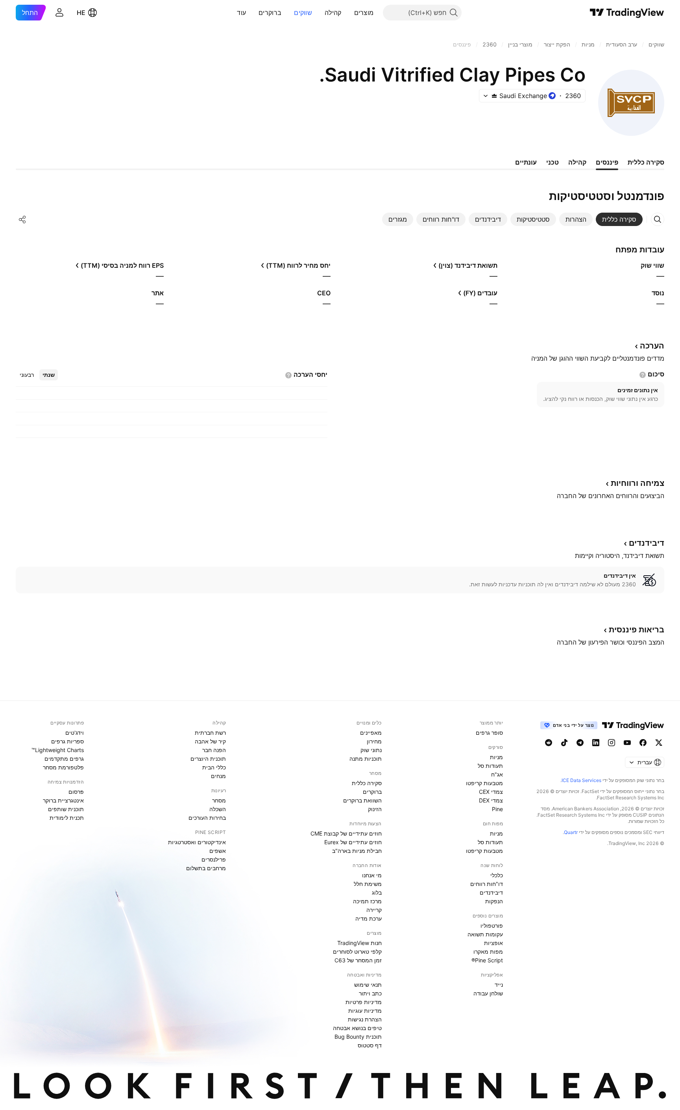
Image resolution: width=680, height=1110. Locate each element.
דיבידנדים (491, 892)
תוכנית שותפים (66, 809)
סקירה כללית (367, 783)
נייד (499, 984)
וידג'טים (74, 732)
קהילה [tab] (577, 162)
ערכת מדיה (368, 918)
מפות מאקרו (488, 951)
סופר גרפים (489, 732)
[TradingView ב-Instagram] (611, 742)
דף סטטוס (370, 1045)
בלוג (377, 892)
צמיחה (637, 483)
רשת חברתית (210, 732)
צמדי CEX (491, 791)
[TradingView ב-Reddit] (548, 742)
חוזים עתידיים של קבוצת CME (346, 833)
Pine (497, 809)
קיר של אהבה (210, 741)
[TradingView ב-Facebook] (643, 742)
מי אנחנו (372, 875)
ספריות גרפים (67, 741)
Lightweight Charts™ (57, 750)
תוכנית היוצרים (208, 758)
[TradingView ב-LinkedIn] (595, 742)
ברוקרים (270, 13)
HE (81, 13)
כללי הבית (214, 767)
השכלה (217, 809)
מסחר (219, 800)
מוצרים (364, 13)
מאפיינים (371, 732)
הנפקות (494, 901)
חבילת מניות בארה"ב (357, 850)
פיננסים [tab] (607, 162)
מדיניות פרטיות (364, 1002)
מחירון (374, 741)
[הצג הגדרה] (642, 374)
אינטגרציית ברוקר (63, 800)
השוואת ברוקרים (362, 800)
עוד (241, 13)
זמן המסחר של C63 (358, 960)
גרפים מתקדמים (64, 758)
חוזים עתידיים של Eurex (353, 842)
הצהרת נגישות (365, 1019)
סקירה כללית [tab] (646, 162)
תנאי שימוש (368, 984)
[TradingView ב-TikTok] (564, 742)
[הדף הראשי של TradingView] (627, 12)
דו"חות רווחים (486, 883)
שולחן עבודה (488, 993)
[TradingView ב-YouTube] (627, 742)
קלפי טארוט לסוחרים (357, 951)
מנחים (218, 776)
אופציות (493, 943)
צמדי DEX (491, 800)
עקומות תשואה (485, 934)
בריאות (636, 629)
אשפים (217, 850)
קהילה (333, 13)
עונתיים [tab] (526, 162)
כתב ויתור (370, 993)
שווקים (303, 13)
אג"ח (497, 774)
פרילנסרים (213, 859)
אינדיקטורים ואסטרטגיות (197, 842)
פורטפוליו (491, 925)
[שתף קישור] (22, 219)
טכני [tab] (552, 162)
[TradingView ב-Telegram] (580, 742)
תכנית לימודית (67, 817)
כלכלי (496, 875)
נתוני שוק (371, 750)
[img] (494, 95)
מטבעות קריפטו (484, 783)
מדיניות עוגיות (365, 1010)
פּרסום (76, 791)
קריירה (374, 909)
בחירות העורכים (207, 817)
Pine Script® (487, 960)
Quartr (571, 832)
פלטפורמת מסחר (63, 767)
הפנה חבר (214, 750)
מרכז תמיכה (367, 901)
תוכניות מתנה (365, 758)
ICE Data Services (581, 780)
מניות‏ (496, 757)
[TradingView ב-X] (658, 742)
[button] (348, 12)
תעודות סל (490, 765)
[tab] (619, 219)
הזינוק (375, 809)
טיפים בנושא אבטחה (357, 1028)
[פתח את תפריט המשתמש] (59, 12)
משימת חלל (368, 883)
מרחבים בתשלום (206, 868)
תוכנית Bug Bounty (358, 1036)
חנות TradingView (359, 943)
